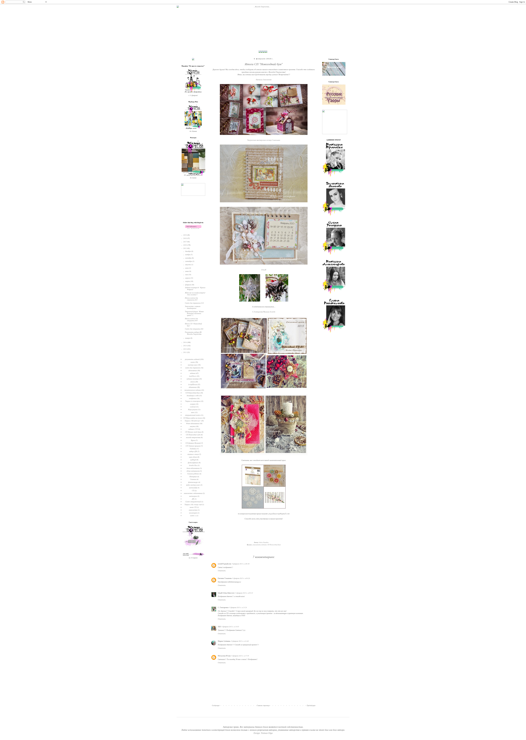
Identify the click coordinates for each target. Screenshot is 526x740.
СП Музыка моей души (193, 432)
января (187, 338)
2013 (185, 345)
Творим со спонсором (192, 401)
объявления (193, 387)
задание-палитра (193, 379)
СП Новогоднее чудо (193, 435)
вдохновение (192, 370)
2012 (185, 349)
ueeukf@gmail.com (224, 564)
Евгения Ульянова (225, 578)
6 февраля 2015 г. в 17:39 (240, 656)
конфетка (192, 398)
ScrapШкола (192, 384)
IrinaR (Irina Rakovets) (226, 593)
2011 (185, 352)
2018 (185, 238)
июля (187, 268)
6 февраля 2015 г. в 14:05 (230, 626)
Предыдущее (311, 705)
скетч (193, 362)
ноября (188, 254)
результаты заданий (260, 545)
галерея (192, 404)
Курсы (193, 440)
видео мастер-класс (193, 485)
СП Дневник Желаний (193, 443)
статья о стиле (193, 454)
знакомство (193, 510)
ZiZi (219, 626)
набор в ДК (193, 451)
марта (187, 281)
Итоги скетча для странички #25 (191, 299)
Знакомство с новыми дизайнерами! (192, 307)
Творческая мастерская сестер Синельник (263, 140)
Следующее (216, 705)
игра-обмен (193, 457)
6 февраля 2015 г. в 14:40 (240, 641)
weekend (192, 407)
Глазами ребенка (193, 474)
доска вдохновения (193, 468)
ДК (193, 499)
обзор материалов (193, 471)
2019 (185, 235)
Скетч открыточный (193, 501)
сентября (188, 261)
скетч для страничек (192, 368)
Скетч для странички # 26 (194, 303)
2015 (185, 248)
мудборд (193, 460)
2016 (185, 245)
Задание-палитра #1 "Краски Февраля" (195, 288)
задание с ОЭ (193, 429)
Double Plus (193, 465)
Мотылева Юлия (224, 656)
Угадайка (193, 448)
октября (188, 258)
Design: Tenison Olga (263, 733)
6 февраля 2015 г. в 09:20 (241, 578)
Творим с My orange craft (193, 504)
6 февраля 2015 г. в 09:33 (244, 593)
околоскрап (193, 513)
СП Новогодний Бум (274, 545)
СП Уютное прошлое (193, 446)
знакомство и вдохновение (193, 493)
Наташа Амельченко (264, 79)
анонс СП (193, 507)
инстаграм (193, 496)
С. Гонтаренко (223, 607)
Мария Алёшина (224, 641)
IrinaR (263, 269)
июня (187, 271)
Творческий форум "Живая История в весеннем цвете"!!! (194, 313)
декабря (188, 251)
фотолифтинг (193, 462)
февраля (188, 284)
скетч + (193, 515)
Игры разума (192, 409)
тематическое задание (193, 390)
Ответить (222, 570)
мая (186, 274)
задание (192, 373)
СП (193, 490)
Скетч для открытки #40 (194, 329)
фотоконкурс (193, 482)
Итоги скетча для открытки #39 (191, 319)
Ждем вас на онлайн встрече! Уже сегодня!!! (195, 294)
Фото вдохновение (192, 423)
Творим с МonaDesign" (193, 421)
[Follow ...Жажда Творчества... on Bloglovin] (193, 228)
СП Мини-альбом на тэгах (192, 418)
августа (188, 264)
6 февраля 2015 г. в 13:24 (238, 607)
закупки (192, 426)
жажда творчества (193, 437)
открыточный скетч (192, 415)
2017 (185, 242)
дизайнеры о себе (193, 395)
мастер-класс (192, 365)
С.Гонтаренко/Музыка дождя (263, 311)
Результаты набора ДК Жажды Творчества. (193, 333)
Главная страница (263, 705)
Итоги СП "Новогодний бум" (193, 325)
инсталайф (193, 487)
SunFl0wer (192, 376)
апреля (187, 278)
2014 (185, 342)
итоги (192, 382)
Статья (193, 479)
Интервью (193, 476)
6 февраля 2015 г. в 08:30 (240, 564)
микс (192, 412)
